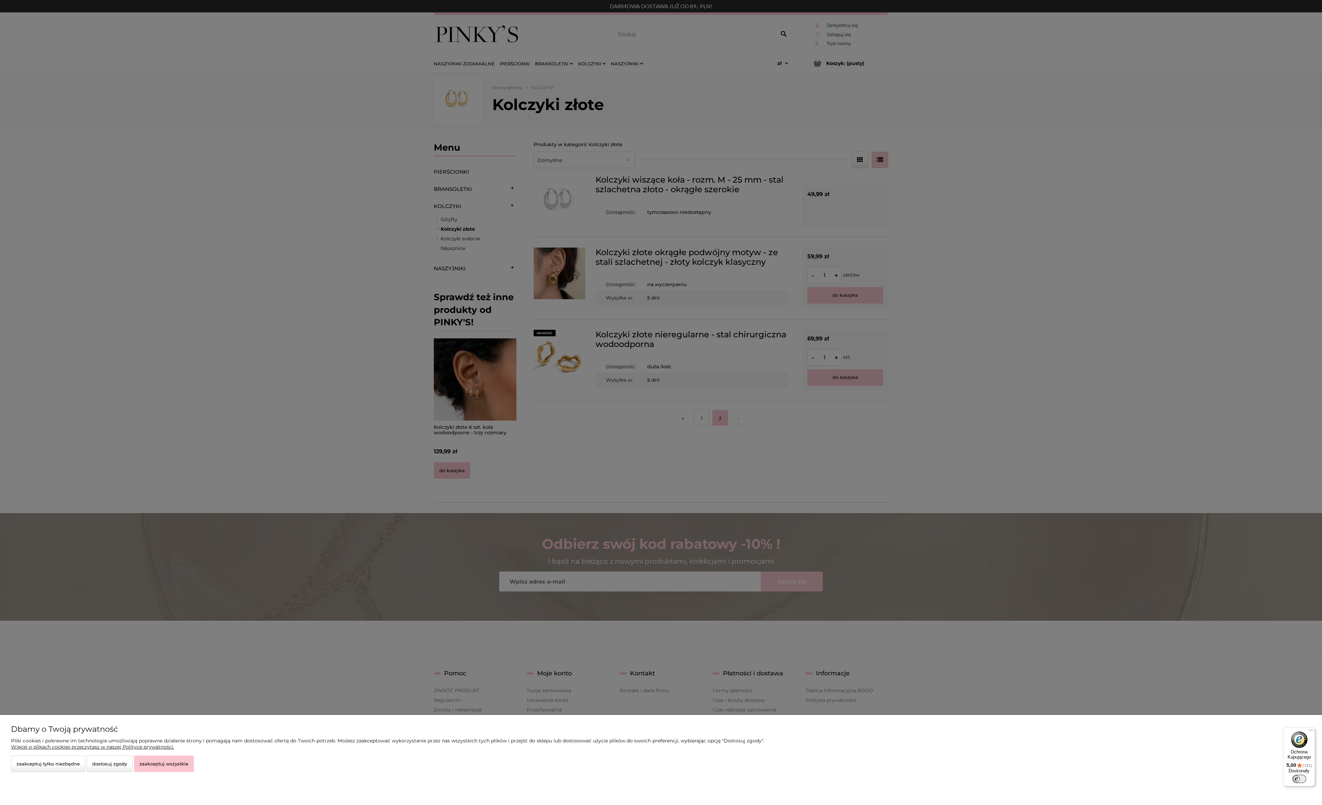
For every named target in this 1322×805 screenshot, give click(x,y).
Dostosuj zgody (109, 763)
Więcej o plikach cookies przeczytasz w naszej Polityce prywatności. (92, 747)
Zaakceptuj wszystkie (163, 763)
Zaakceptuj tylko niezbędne (48, 763)
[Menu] (1311, 732)
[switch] (1299, 779)
